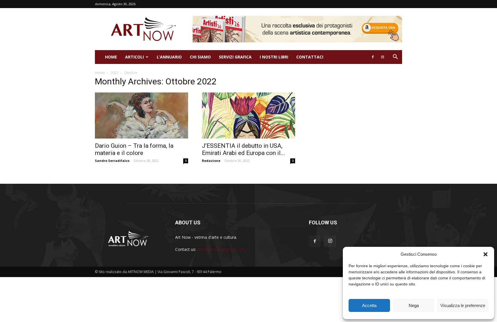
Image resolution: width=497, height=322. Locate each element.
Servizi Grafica (235, 57)
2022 (114, 72)
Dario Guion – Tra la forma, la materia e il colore (134, 149)
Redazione (211, 160)
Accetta (369, 305)
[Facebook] (372, 57)
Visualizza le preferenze (462, 305)
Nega (414, 305)
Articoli (134, 57)
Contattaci (309, 57)
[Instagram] (382, 57)
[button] (485, 254)
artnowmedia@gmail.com (221, 249)
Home (111, 57)
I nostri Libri (274, 57)
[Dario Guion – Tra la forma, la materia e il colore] (141, 115)
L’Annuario (169, 57)
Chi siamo (200, 57)
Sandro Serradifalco (112, 160)
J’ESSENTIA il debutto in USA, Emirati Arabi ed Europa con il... (243, 149)
